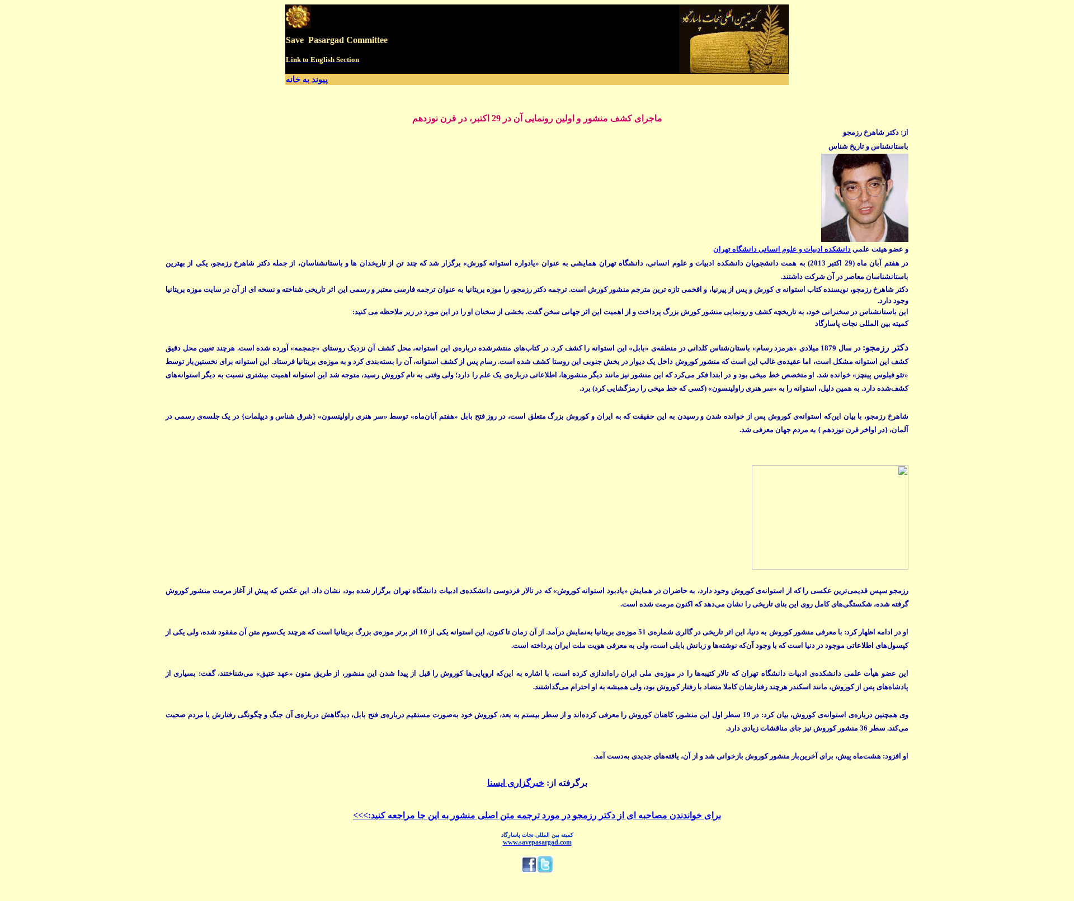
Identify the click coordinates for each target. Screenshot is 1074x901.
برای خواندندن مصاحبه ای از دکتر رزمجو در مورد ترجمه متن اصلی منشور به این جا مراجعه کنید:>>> (537, 815)
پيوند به (315, 79)
